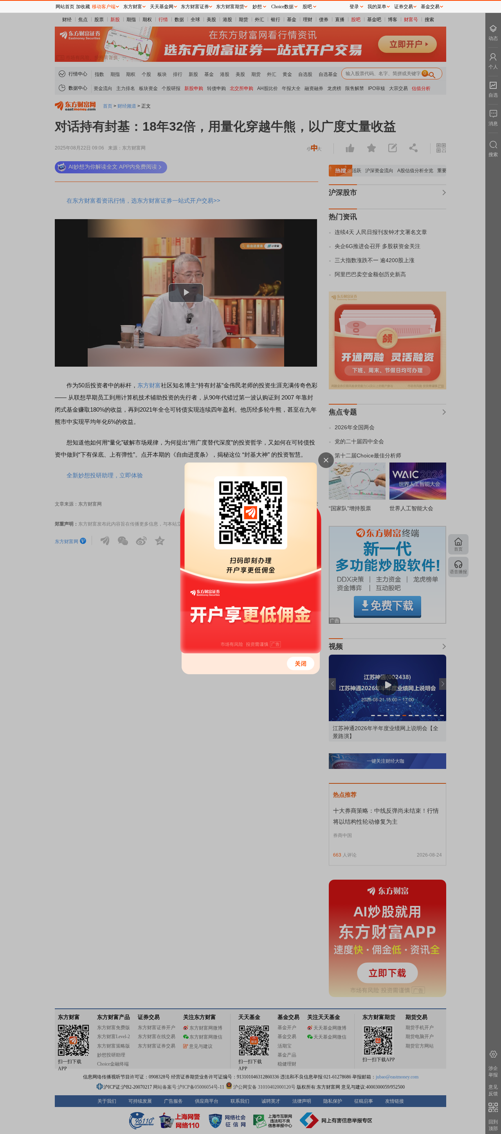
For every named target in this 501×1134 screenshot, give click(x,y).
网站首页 (65, 6)
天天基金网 (161, 6)
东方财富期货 (230, 6)
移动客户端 (103, 6)
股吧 (307, 6)
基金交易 (430, 6)
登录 (354, 6)
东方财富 (132, 6)
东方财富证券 (195, 6)
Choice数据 (282, 6)
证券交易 (403, 6)
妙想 (257, 6)
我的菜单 (377, 6)
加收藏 (83, 6)
